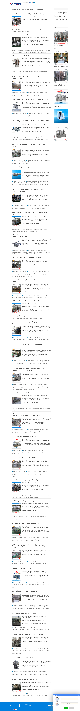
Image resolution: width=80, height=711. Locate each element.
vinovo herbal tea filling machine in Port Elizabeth (25, 591)
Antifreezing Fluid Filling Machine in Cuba (35, 671)
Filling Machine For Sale (17, 295)
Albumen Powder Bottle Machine (29, 450)
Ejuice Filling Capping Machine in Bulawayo (36, 629)
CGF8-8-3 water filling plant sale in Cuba (22, 657)
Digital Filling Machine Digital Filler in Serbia (20, 431)
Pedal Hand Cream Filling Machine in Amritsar (42, 161)
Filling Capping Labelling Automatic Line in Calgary (33, 29)
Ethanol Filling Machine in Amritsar (28, 161)
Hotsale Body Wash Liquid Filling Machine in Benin (23, 540)
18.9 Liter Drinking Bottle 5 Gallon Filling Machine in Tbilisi (38, 136)
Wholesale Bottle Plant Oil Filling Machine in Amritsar (21, 163)
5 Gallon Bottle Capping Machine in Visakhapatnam (36, 360)
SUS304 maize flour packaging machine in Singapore (25, 679)
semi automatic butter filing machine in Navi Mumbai (26, 457)
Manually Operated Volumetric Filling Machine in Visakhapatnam (29, 363)
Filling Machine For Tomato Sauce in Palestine (36, 516)
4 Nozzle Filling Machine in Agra (32, 582)
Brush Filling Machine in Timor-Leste (20, 408)
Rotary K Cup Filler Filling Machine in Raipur (30, 231)
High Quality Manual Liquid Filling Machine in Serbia (37, 431)
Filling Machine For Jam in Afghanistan (36, 495)
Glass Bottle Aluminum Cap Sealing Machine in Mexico (35, 94)
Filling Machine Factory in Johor (34, 182)
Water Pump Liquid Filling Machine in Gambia (34, 318)
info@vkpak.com (26, 706)
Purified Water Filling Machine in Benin (39, 540)
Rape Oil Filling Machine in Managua (26, 116)
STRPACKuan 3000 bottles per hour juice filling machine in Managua (30, 99)
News (61, 5)
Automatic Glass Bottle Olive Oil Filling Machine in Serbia (38, 429)
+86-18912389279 (25, 704)
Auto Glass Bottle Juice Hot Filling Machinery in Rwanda (37, 384)
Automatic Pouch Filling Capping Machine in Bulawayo (37, 627)
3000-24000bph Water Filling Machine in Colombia (37, 250)
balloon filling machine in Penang (59, 142)
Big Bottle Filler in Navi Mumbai (21, 473)
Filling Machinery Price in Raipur (41, 229)
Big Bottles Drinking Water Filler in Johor (21, 182)
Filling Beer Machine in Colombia (38, 252)
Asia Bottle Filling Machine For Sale (19, 160)
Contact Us (68, 5)
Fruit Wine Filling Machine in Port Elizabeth (37, 606)
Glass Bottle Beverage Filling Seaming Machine (24, 452)
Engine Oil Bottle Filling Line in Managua (29, 115)
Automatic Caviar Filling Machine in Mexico (35, 271)
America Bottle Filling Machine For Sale (20, 92)
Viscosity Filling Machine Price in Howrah (39, 52)
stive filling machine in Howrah (20, 35)
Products (47, 5)
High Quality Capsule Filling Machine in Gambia (24, 316)
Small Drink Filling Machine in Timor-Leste (31, 410)
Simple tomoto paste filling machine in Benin (60, 124)
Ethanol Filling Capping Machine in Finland (40, 563)
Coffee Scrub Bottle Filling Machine (43, 295)
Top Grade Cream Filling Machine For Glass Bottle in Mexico (31, 95)
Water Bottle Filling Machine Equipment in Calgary (20, 31)
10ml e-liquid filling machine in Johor (21, 167)
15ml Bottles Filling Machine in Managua (35, 113)
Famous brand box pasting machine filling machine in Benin (27, 523)
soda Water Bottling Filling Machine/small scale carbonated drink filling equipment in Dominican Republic (61, 85)
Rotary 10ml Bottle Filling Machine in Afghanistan (29, 497)
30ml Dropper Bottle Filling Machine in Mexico (36, 92)
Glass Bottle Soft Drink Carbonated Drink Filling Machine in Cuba (32, 672)
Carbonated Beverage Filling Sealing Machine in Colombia (22, 252)
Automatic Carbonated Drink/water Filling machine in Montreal (28, 634)
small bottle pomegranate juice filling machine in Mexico (27, 257)
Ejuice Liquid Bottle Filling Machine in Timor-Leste (35, 408)
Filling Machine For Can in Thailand (28, 71)
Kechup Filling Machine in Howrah (25, 52)
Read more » (44, 22)
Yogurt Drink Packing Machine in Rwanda (26, 389)
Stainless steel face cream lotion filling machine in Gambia (27, 301)
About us (40, 5)
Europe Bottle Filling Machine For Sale (19, 136)
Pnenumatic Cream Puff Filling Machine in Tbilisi (20, 139)
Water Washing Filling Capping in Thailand (23, 73)
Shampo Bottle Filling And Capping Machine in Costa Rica (34, 340)
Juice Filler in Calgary (46, 29)
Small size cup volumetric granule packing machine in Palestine (28, 501)
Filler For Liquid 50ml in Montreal (37, 650)
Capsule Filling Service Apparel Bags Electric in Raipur (26, 229)
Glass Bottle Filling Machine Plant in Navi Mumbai (35, 473)
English (24, 2)
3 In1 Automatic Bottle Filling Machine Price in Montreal (38, 648)
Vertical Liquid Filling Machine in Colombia (29, 253)
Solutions (55, 5)
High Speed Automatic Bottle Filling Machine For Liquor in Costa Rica (37, 339)
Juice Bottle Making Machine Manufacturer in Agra (29, 585)
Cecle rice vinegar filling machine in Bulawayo (24, 613)
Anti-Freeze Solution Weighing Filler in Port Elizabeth (37, 605)
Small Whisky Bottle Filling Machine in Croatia (37, 208)
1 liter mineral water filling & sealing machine (24, 436)
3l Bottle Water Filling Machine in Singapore (34, 693)
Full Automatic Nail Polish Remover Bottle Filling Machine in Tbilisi (35, 137)
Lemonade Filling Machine (31, 297)
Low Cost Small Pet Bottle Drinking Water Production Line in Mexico (26, 274)
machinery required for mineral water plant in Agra (25, 568)
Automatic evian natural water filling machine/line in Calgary (28, 14)
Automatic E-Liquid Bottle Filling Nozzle (30, 295)
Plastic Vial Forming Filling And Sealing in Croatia (20, 208)
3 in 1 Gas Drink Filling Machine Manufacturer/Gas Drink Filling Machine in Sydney (60, 47)
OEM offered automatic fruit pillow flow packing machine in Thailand (30, 55)
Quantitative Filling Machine (41, 297)
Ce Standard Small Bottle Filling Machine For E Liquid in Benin (29, 539)
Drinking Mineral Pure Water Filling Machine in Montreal (22, 650)
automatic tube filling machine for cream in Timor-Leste (26, 393)
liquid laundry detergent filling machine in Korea (61, 66)
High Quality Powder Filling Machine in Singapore (24, 695)
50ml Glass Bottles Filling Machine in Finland (35, 561)
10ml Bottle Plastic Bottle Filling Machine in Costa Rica (37, 337)
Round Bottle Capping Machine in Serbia (33, 432)
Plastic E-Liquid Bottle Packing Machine (39, 452)
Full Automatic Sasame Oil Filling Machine (19, 297)
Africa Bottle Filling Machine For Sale (19, 315)
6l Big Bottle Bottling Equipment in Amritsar (34, 160)
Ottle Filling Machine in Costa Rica (18, 340)
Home (34, 5)
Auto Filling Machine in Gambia (33, 315)
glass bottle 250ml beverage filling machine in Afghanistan (27, 480)
